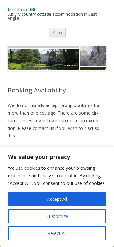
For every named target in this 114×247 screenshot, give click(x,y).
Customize (57, 216)
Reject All (57, 233)
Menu (57, 32)
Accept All (57, 199)
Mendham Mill (22, 10)
